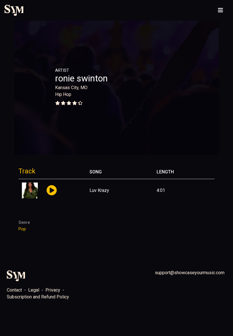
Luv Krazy (99, 190)
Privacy (52, 290)
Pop (22, 229)
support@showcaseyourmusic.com (189, 272)
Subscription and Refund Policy (38, 297)
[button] (51, 191)
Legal (33, 290)
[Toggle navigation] (220, 10)
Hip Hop (63, 94)
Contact (14, 290)
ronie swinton (81, 78)
